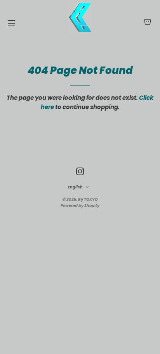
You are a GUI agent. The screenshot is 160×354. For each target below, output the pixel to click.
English (75, 187)
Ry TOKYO (88, 199)
